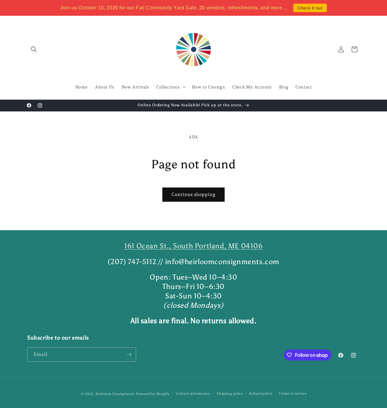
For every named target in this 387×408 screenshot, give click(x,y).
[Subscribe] (129, 354)
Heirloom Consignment (115, 394)
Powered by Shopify (153, 394)
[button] (34, 49)
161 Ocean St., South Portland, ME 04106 (193, 245)
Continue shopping (193, 194)
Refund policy (260, 394)
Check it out (310, 7)
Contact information (193, 394)
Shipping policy (230, 394)
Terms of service (292, 394)
